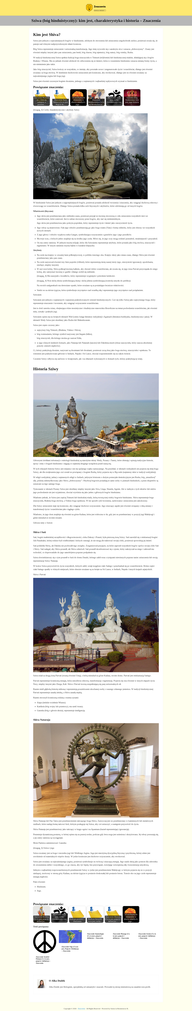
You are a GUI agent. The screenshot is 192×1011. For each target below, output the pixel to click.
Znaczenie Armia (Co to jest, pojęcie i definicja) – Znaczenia (147, 936)
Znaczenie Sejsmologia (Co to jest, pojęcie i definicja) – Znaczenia (95, 936)
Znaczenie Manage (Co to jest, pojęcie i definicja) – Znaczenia (121, 936)
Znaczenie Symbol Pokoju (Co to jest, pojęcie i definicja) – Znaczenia (43, 960)
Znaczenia (81, 1009)
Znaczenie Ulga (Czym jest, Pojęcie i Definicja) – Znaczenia (70, 949)
